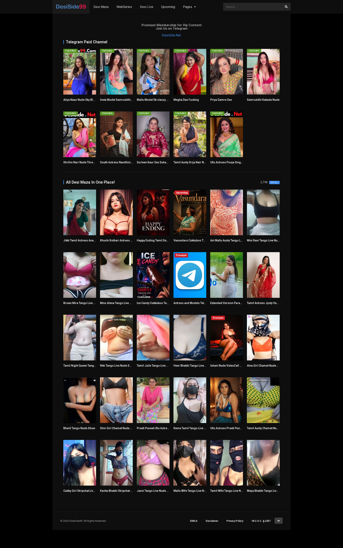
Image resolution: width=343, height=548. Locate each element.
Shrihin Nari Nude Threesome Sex (85, 162)
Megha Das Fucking (186, 99)
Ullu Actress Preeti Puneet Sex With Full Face (239, 428)
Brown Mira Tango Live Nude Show (85, 303)
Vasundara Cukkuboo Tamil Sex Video (198, 240)
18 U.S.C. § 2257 (261, 520)
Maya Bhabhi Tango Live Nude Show (270, 490)
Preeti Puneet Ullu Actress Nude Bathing (162, 428)
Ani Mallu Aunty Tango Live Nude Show (235, 240)
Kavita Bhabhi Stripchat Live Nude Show (125, 490)
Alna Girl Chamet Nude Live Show (268, 365)
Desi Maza (101, 7)
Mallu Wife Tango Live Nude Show (195, 490)
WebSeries (124, 7)
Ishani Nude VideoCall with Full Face (233, 365)
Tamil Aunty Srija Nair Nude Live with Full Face (203, 162)
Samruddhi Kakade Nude (263, 99)
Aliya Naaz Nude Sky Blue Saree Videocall (90, 99)
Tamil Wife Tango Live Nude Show (231, 490)
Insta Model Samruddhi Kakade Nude (124, 99)
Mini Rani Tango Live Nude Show (268, 240)
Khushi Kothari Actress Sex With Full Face (127, 240)
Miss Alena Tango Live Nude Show (122, 303)
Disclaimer (212, 520)
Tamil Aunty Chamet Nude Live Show (270, 428)
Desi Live (146, 7)
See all (274, 182)
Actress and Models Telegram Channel (198, 303)
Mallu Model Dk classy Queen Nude (159, 99)
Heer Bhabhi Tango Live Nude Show (196, 365)
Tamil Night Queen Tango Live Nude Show (90, 365)
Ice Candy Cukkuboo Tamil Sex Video (160, 303)
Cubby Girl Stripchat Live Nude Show (86, 490)
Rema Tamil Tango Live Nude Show (196, 428)
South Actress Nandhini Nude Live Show (126, 162)
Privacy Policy (234, 520)
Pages (187, 7)
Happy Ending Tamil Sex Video (156, 240)
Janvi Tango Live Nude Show (155, 490)
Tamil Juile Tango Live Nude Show (159, 365)
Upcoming (168, 7)
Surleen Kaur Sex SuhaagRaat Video (160, 162)
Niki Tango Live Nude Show (117, 365)
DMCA (194, 520)
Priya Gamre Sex (221, 99)
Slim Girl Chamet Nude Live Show (121, 428)
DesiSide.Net (171, 35)
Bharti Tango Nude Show (79, 428)
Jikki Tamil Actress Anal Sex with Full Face (90, 240)
